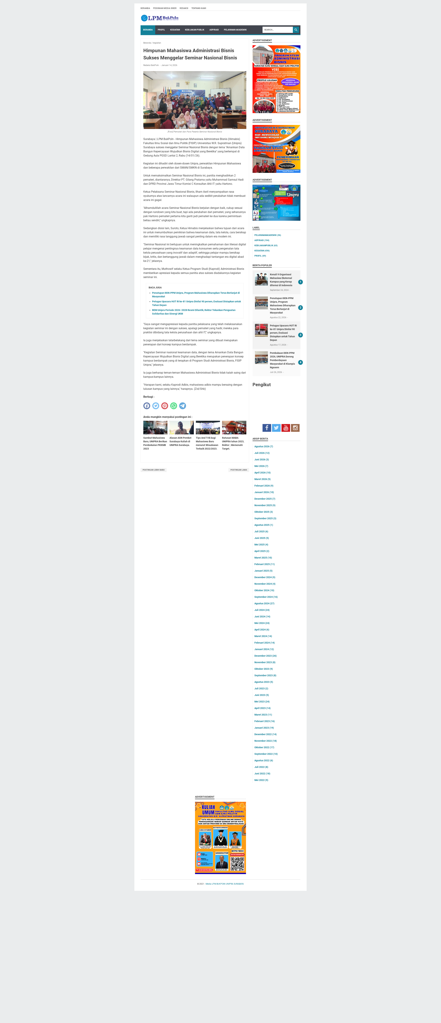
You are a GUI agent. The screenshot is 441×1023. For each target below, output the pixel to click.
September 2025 (265, 518)
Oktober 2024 (264, 590)
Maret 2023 (263, 714)
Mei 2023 (262, 701)
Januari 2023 (264, 727)
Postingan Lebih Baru (154, 470)
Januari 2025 (263, 570)
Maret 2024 (263, 636)
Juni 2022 (262, 773)
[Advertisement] (103, 958)
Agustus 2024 (264, 603)
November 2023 (264, 662)
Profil (161, 30)
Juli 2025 (261, 531)
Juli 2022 (261, 767)
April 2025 (261, 551)
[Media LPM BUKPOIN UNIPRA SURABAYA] (159, 18)
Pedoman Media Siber (165, 8)
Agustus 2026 (263, 446)
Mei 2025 (261, 544)
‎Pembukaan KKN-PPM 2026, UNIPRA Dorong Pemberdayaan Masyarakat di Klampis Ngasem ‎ (282, 360)
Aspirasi (214, 30)
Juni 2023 (261, 695)
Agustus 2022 (263, 760)
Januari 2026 (264, 492)
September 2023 (265, 675)
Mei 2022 (261, 780)
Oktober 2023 (263, 668)
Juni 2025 (261, 538)
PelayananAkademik (267, 235)
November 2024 (264, 583)
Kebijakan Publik (194, 30)
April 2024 (261, 629)
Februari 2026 (263, 485)
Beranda (145, 8)
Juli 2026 (262, 453)
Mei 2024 (262, 623)
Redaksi (184, 8)
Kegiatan (175, 30)
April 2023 (262, 708)
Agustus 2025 (263, 525)
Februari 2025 (264, 564)
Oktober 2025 (263, 511)
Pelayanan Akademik (235, 30)
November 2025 (264, 505)
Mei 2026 (261, 466)
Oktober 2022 (264, 747)
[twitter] (155, 405)
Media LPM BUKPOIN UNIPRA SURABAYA (225, 884)
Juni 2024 (262, 616)
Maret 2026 (262, 479)
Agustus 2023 (263, 682)
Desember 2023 (265, 655)
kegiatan (262, 250)
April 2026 (262, 472)
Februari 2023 (264, 721)
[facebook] (146, 405)
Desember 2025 (264, 498)
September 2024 (266, 597)
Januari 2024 (264, 649)
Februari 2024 (264, 642)
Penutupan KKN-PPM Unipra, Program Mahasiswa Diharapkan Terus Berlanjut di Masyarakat (282, 305)
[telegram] (182, 405)
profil (260, 256)
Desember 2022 (265, 734)
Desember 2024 (264, 577)
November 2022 (265, 740)
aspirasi (261, 240)
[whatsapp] (173, 405)
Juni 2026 (261, 459)
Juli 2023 (261, 688)
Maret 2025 (263, 557)
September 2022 (266, 754)
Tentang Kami (198, 8)
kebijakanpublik (266, 245)
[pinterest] (164, 405)
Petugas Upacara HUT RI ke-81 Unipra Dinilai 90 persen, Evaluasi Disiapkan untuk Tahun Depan (283, 332)
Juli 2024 (262, 610)
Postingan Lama (238, 470)
